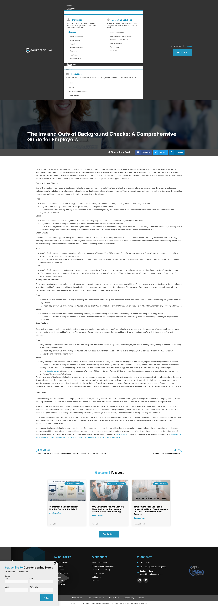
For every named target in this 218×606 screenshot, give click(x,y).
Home (69, 6)
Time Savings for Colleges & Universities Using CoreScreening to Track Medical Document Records (151, 510)
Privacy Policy (114, 598)
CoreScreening (53, 371)
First (6, 579)
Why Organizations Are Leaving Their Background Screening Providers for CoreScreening (108, 509)
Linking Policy (129, 598)
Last (31, 579)
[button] (108, 2)
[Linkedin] (145, 580)
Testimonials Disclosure (95, 598)
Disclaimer (142, 598)
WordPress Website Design (121, 603)
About (69, 65)
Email (7, 587)
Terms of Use (77, 598)
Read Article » (55, 513)
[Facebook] (139, 580)
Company (34, 587)
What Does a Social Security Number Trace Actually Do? (63, 508)
